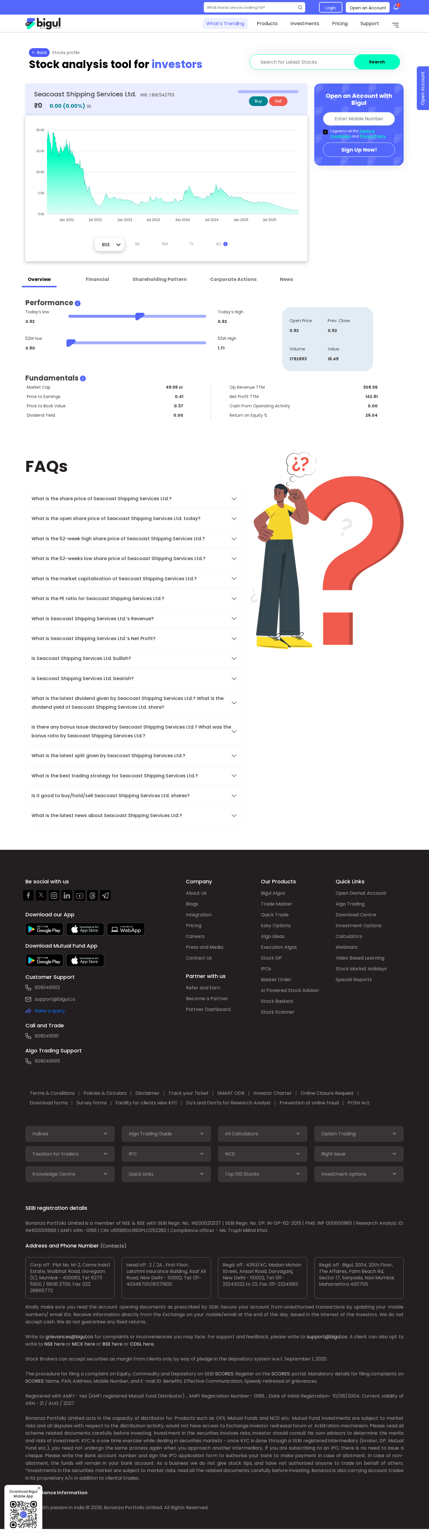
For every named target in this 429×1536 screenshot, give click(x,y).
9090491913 (47, 987)
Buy (258, 101)
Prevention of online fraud (309, 1102)
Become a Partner (207, 998)
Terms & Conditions (52, 1093)
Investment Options (358, 925)
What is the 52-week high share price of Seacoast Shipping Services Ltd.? (118, 538)
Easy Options (276, 925)
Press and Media (204, 947)
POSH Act (358, 1102)
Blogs (192, 904)
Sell (278, 101)
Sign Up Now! (359, 149)
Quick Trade (275, 914)
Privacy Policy (373, 136)
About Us (196, 893)
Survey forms (91, 1102)
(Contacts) (113, 1246)
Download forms (49, 1102)
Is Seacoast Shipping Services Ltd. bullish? (81, 658)
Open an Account (368, 8)
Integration (199, 914)
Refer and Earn (203, 987)
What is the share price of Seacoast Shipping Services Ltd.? (102, 498)
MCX (77, 1344)
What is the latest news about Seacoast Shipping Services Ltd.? (107, 815)
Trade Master (276, 904)
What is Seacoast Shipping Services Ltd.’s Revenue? (93, 618)
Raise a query (50, 1010)
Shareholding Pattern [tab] (159, 279)
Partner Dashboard (208, 1009)
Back (41, 52)
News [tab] (286, 279)
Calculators (349, 936)
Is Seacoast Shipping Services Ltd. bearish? (83, 678)
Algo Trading (350, 904)
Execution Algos (279, 947)
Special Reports (354, 979)
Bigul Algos (273, 893)
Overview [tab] (39, 279)
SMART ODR (231, 1093)
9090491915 (47, 1061)
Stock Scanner (277, 1012)
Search (377, 62)
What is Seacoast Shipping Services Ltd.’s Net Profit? (94, 638)
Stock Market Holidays (361, 968)
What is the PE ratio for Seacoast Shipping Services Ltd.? (98, 598)
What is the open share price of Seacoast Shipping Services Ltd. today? (117, 518)
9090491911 (47, 1036)
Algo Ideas (273, 936)
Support (369, 23)
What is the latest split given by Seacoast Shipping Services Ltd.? (109, 755)
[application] (166, 172)
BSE (106, 1344)
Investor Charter (272, 1093)
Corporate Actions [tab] (233, 279)
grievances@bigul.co (69, 1336)
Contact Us (199, 958)
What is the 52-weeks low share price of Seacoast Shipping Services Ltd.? (118, 558)
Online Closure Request (327, 1093)
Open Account (422, 88)
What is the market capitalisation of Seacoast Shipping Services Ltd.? (114, 578)
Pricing (340, 23)
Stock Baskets (277, 1001)
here (59, 1344)
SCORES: (224, 1373)
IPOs (266, 968)
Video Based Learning (360, 958)
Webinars (347, 947)
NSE (48, 1344)
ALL (219, 244)
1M (137, 244)
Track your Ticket (188, 1093)
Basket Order (276, 979)
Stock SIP (271, 958)
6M (165, 244)
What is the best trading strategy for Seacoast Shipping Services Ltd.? (115, 775)
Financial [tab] (97, 279)
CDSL (136, 1344)
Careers (195, 936)
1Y (192, 244)
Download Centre (356, 914)
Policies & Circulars (105, 1093)
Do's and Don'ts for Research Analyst (228, 1102)
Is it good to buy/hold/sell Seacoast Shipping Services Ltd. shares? (111, 795)
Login (330, 8)
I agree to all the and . (358, 133)
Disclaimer (147, 1093)
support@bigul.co (55, 999)
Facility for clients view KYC (146, 1102)
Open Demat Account (361, 893)
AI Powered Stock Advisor (290, 990)
